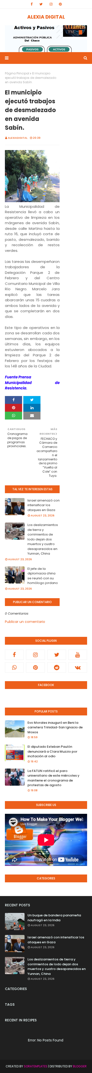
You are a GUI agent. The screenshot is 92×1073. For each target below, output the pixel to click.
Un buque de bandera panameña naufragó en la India (54, 917)
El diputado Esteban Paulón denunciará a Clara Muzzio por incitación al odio (52, 751)
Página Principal (17, 73)
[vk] (77, 667)
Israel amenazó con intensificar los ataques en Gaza (43, 505)
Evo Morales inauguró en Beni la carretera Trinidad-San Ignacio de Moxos (55, 727)
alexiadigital (17, 138)
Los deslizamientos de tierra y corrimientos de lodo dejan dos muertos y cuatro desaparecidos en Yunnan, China (42, 539)
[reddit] (56, 667)
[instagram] (51, 4)
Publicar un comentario (25, 621)
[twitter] (41, 4)
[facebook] (31, 4)
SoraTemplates (35, 1066)
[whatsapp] (14, 667)
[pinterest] (60, 4)
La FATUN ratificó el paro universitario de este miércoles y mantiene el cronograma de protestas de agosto (53, 778)
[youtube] (77, 655)
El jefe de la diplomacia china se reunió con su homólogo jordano (42, 575)
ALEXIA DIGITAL (46, 16)
